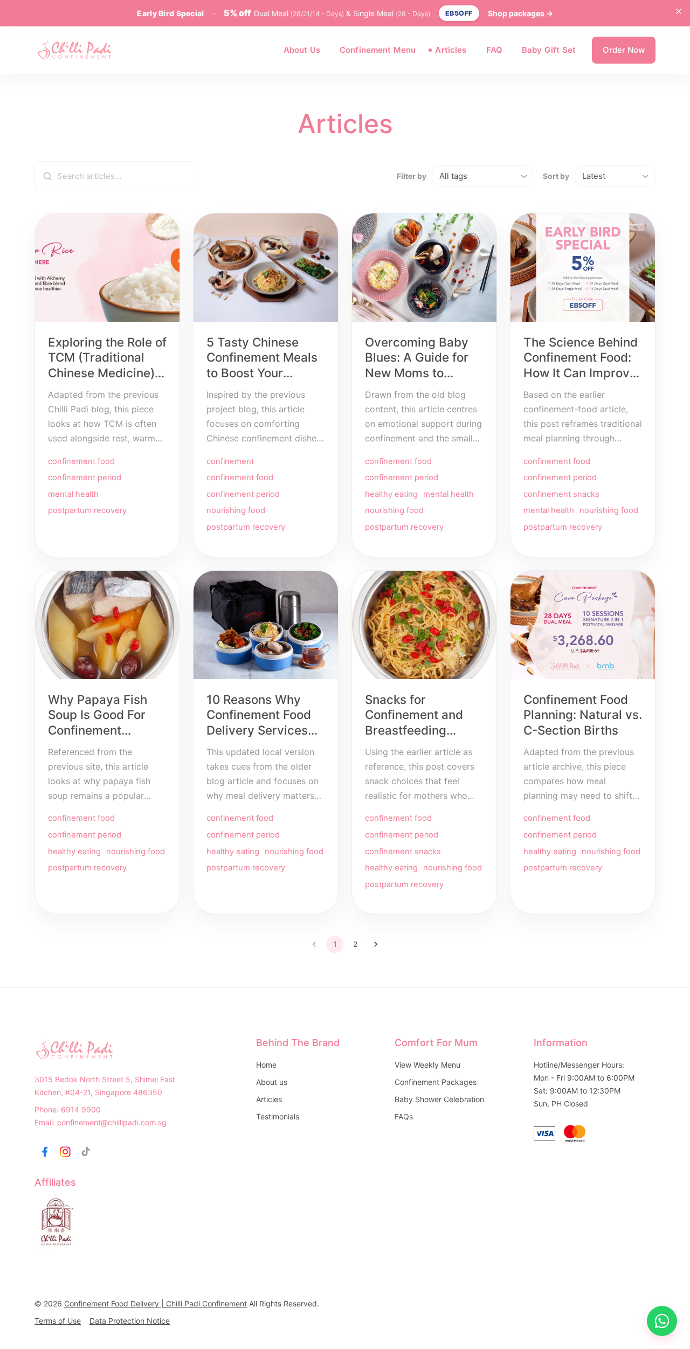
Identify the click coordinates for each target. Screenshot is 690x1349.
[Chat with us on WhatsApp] (662, 1321)
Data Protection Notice (129, 1320)
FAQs (404, 1116)
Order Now (624, 50)
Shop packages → (520, 13)
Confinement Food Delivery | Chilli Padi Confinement (155, 1303)
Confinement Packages (436, 1082)
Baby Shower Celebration (439, 1099)
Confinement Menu (378, 50)
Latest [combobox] (593, 176)
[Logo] (74, 50)
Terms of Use (57, 1320)
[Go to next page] (375, 944)
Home (266, 1064)
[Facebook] (44, 1152)
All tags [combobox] (453, 176)
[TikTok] (85, 1152)
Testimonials (277, 1116)
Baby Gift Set (549, 50)
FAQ (494, 50)
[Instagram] (65, 1152)
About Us (302, 50)
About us (271, 1082)
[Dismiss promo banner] (679, 11)
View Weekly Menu (427, 1064)
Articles (450, 50)
